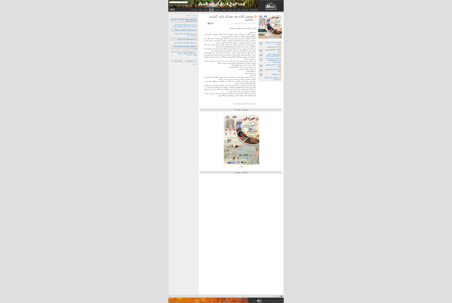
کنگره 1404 (253, 9)
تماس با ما (194, 9)
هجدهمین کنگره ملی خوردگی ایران (184, 42)
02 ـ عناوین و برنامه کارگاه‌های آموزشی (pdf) (273, 55)
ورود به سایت (183, 5)
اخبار (234, 9)
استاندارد (217, 9)
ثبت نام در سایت (174, 5)
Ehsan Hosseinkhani (176, 301)
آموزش (229, 9)
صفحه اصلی (245, 9)
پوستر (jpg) (275, 74)
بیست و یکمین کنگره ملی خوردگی (184, 30)
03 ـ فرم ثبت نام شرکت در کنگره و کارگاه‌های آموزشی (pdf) (273, 60)
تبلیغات (200, 9)
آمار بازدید (277, 296)
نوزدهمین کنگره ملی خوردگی (186, 39)
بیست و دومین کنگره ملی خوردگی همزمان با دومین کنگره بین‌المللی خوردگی (184, 25)
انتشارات (223, 9)
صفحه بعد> (177, 61)
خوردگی (206, 9)
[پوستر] (241, 164)
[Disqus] (241, 203)
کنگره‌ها (211, 9)
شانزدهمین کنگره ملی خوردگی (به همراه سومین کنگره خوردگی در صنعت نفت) (184, 53)
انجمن (238, 9)
